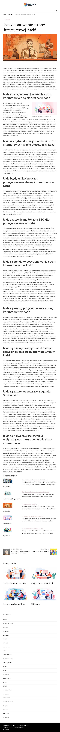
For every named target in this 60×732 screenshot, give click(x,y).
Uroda (5, 706)
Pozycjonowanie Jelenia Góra (14, 583)
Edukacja (6, 631)
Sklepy (5, 682)
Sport (5, 686)
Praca (5, 666)
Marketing (7, 19)
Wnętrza (6, 713)
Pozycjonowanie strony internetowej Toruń (35, 480)
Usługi (5, 709)
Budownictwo (8, 623)
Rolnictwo (6, 678)
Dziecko (5, 627)
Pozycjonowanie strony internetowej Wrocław (35, 492)
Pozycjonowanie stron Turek (42, 583)
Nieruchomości (8, 658)
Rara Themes (14, 727)
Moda (5, 651)
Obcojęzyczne (7, 662)
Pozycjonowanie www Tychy (14, 604)
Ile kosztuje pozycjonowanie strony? (32, 528)
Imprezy (5, 643)
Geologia (6, 635)
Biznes (5, 619)
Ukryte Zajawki (8, 702)
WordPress (6, 729)
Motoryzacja (7, 655)
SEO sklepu (35, 604)
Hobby (5, 639)
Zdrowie (6, 717)
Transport (6, 694)
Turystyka (6, 698)
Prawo (5, 670)
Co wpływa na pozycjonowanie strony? (33, 516)
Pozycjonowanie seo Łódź (29, 504)
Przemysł (6, 674)
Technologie (7, 690)
